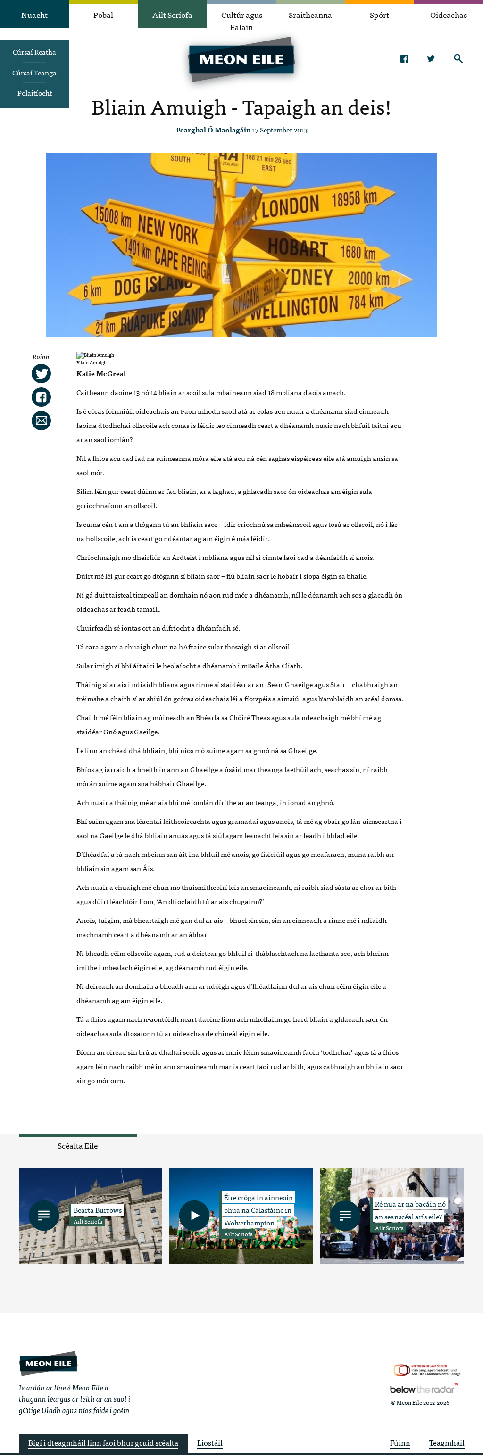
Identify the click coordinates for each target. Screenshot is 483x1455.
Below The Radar (424, 1388)
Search (459, 58)
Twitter (431, 58)
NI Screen (427, 1370)
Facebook (404, 58)
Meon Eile (48, 1364)
